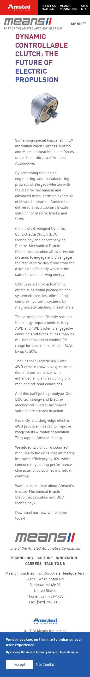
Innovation (66, 558)
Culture (44, 558)
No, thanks (45, 664)
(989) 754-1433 (51, 596)
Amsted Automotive (44, 548)
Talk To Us (54, 564)
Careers (33, 564)
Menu (77, 24)
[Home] (28, 21)
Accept (19, 664)
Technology (22, 558)
